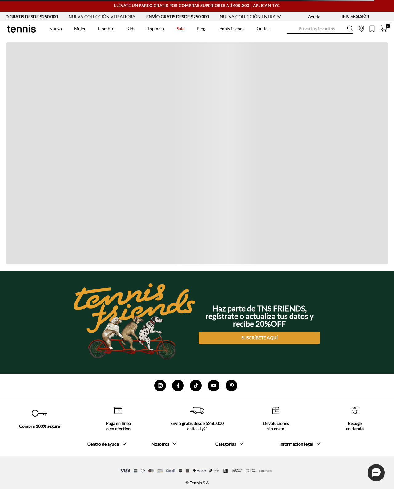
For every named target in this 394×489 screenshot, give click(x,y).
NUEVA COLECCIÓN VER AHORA (94, 16)
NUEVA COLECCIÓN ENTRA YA (243, 16)
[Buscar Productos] (292, 28)
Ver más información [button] (296, 40)
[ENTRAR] (343, 16)
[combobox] (320, 29)
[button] (376, 472)
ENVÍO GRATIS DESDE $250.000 (170, 16)
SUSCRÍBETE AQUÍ (259, 337)
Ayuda (314, 16)
